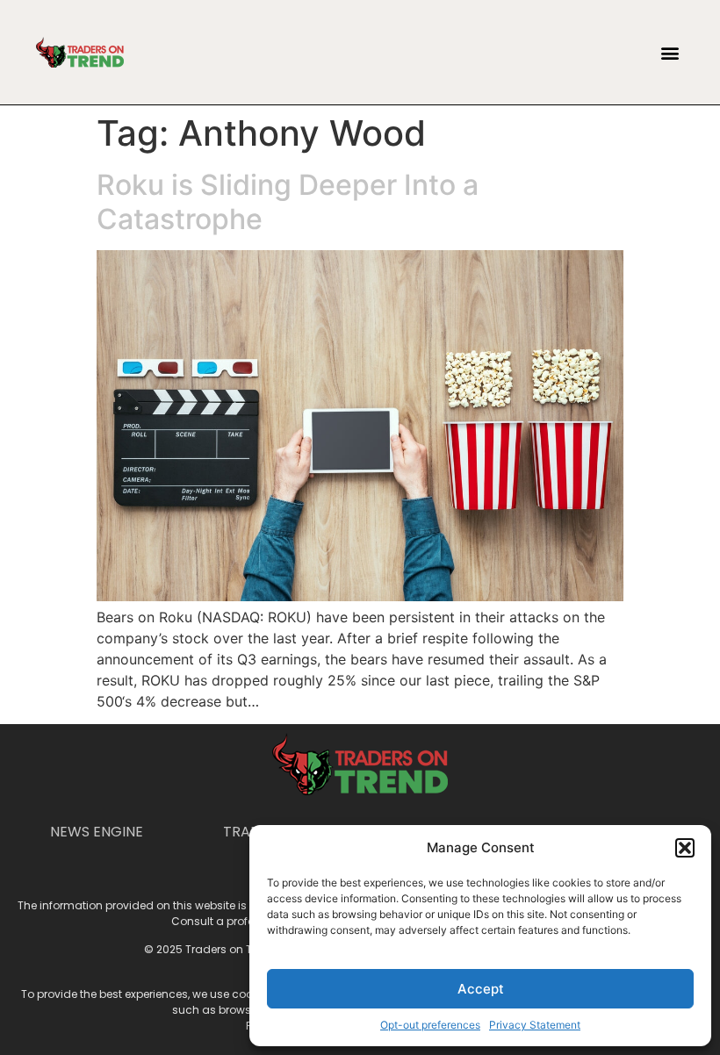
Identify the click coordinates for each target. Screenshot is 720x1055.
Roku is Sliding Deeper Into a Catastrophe (288, 201)
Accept (480, 988)
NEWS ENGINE (96, 832)
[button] (685, 848)
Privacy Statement (534, 1024)
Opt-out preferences (430, 1024)
